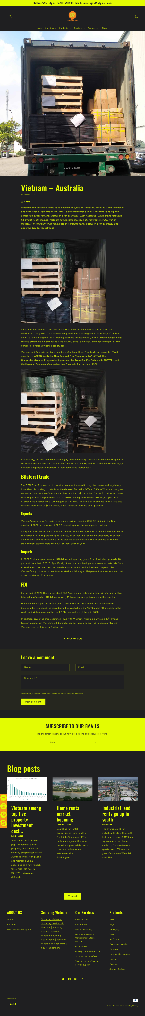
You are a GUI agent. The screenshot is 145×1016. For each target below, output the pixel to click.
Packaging (114, 929)
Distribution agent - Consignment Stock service (84, 938)
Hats (111, 919)
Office (10, 919)
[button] (10, 16)
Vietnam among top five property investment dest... (26, 819)
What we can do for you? (19, 929)
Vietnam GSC (118, 1006)
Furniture (113, 949)
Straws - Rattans (117, 969)
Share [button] (27, 202)
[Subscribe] (95, 742)
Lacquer (113, 959)
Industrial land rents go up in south (116, 813)
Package (113, 964)
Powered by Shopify (130, 1006)
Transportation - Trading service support (86, 963)
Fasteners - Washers (119, 944)
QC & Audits (81, 946)
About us (11, 924)
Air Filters (114, 939)
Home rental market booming (69, 813)
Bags (111, 924)
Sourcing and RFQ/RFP (86, 956)
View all (72, 896)
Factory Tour (81, 924)
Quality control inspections (88, 951)
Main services (82, 919)
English (13, 1004)
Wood (112, 934)
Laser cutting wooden (119, 954)
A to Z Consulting (83, 929)
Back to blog (74, 638)
